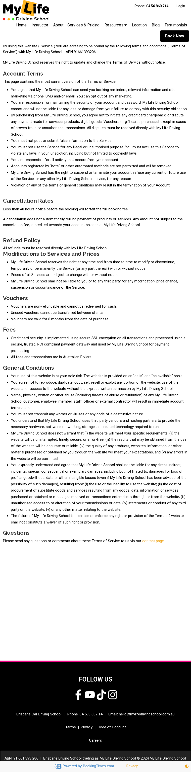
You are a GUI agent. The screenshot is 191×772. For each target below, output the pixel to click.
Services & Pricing (83, 25)
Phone (151, 6)
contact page (153, 541)
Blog (156, 25)
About (58, 25)
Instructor (40, 25)
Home (21, 25)
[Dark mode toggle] (187, 766)
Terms (70, 727)
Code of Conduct (111, 727)
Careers (95, 740)
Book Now (174, 36)
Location (139, 25)
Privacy (87, 727)
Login (181, 6)
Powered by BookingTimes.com (88, 766)
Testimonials (176, 25)
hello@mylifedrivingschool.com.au (147, 714)
